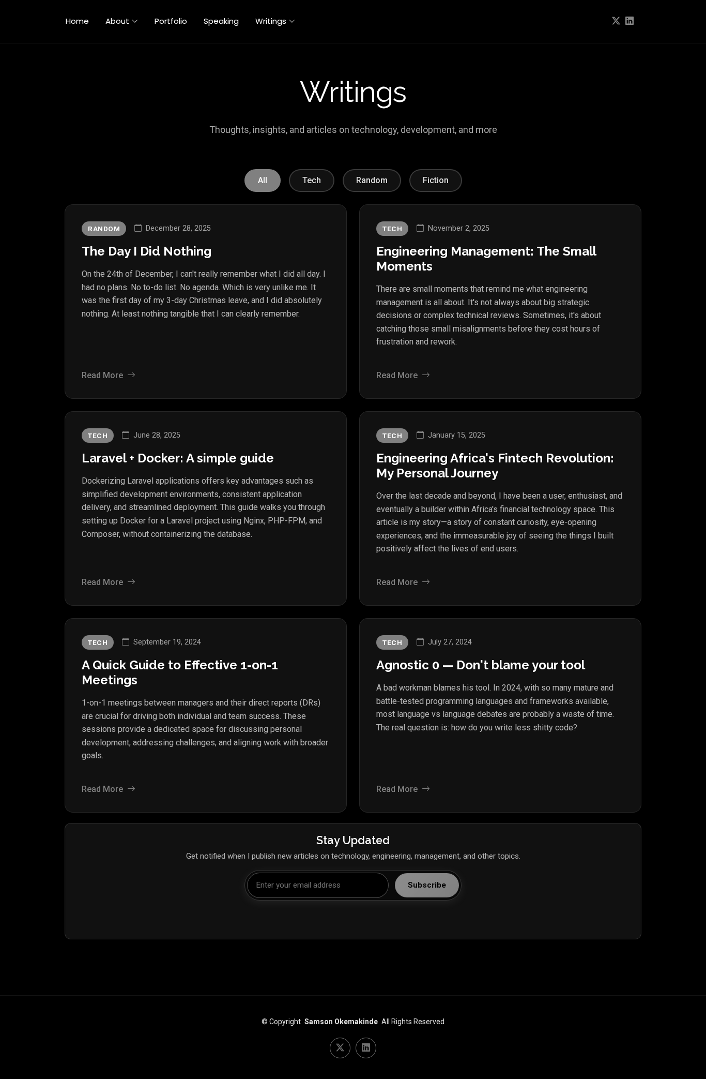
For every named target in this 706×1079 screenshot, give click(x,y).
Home (77, 21)
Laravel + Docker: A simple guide (178, 458)
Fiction (436, 180)
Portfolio (171, 21)
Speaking (221, 21)
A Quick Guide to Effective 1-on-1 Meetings (180, 672)
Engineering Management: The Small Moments (486, 259)
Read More (102, 375)
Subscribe (427, 885)
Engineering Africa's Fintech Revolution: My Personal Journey (495, 466)
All (262, 180)
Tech (311, 180)
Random (372, 180)
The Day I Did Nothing (146, 251)
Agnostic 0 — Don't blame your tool (480, 664)
